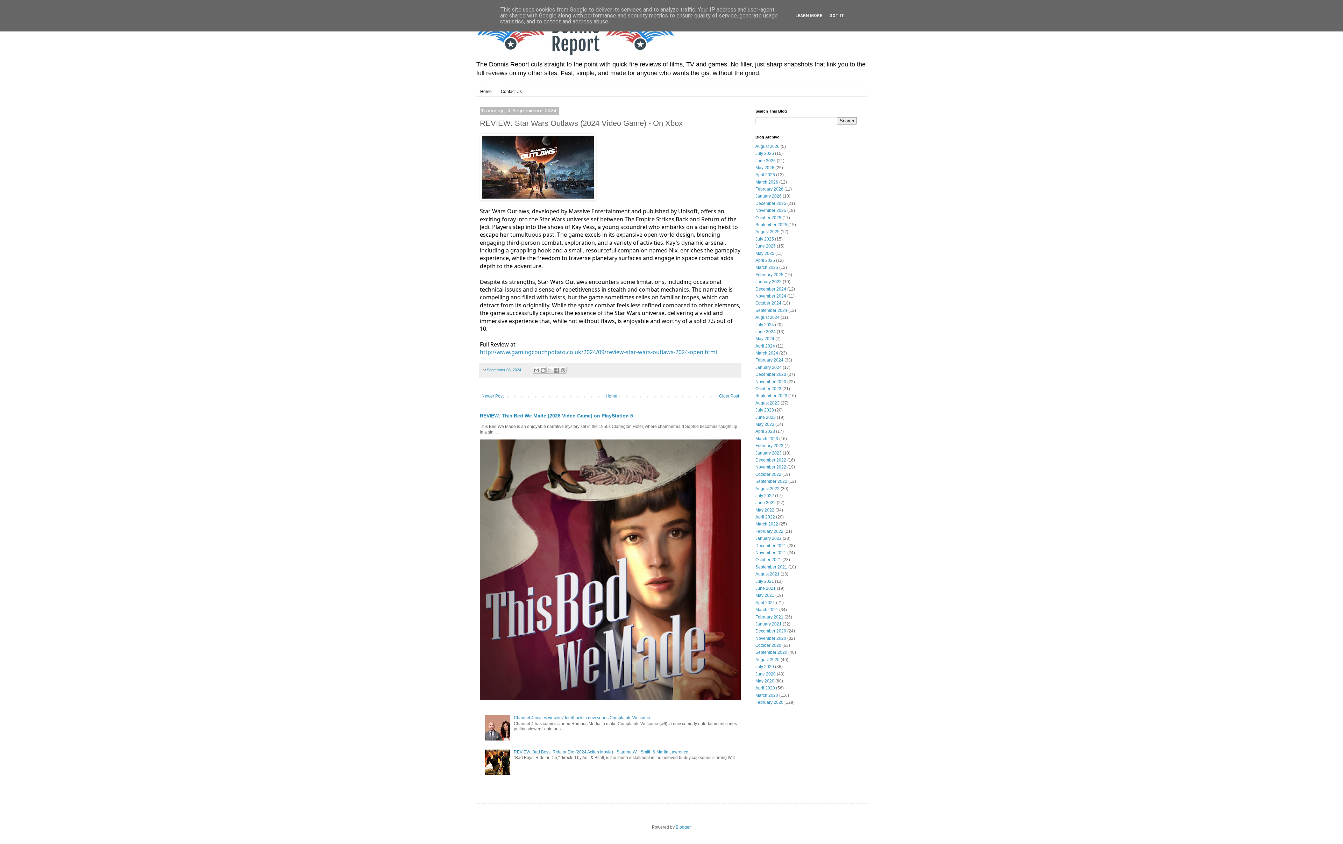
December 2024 (770, 289)
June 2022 (765, 502)
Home (486, 91)
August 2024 (767, 317)
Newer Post (493, 396)
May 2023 (764, 424)
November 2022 (770, 467)
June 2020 (765, 674)
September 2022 (771, 481)
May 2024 (764, 338)
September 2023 (771, 395)
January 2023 (768, 453)
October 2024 (768, 303)
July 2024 (764, 324)
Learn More (808, 15)
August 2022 (767, 488)
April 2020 (765, 688)
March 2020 (766, 695)
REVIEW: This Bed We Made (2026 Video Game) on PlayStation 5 (556, 416)
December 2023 (770, 374)
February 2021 (769, 617)
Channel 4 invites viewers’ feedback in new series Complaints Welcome (582, 717)
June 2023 (765, 417)
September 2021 (771, 567)
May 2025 (764, 253)
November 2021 (770, 552)
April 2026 (765, 174)
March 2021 (766, 609)
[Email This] (536, 370)
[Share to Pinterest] (563, 370)
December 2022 (770, 460)
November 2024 (770, 296)
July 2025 (764, 239)
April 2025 (765, 260)
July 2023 (764, 410)
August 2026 (767, 146)
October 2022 (768, 474)
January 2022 (768, 538)
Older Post (729, 396)
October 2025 (768, 217)
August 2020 (767, 659)
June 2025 (765, 246)
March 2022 (766, 524)
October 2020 (768, 645)
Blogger (683, 827)
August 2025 (767, 231)
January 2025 (768, 281)
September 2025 (771, 224)
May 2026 (764, 167)
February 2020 (769, 702)
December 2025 (770, 203)
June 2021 (765, 588)
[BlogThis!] (543, 370)
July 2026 (764, 153)
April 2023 (765, 431)
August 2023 (767, 403)
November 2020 (770, 638)
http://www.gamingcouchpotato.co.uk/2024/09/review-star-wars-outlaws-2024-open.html (598, 352)
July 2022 (764, 495)
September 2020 (771, 652)
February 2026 (769, 189)
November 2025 (770, 210)
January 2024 (768, 367)
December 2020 (770, 631)
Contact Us (511, 91)
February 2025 (769, 274)
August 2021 (767, 574)
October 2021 (768, 559)
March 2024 (766, 353)
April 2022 (765, 517)
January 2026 (768, 196)
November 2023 (770, 381)
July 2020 (764, 666)
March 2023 (766, 438)
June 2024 (765, 331)
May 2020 (764, 681)
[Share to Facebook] (556, 370)
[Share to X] (549, 370)
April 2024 (765, 346)
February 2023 (769, 445)
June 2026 (765, 160)
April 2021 (765, 602)
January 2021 (768, 624)
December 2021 (770, 545)
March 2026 (766, 182)
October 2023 (768, 388)
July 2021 (764, 581)
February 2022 (769, 531)
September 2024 (771, 310)
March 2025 (766, 267)
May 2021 (764, 595)
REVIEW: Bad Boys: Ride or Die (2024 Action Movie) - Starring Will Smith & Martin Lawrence (601, 752)
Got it (836, 15)
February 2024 (769, 360)
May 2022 (764, 510)
